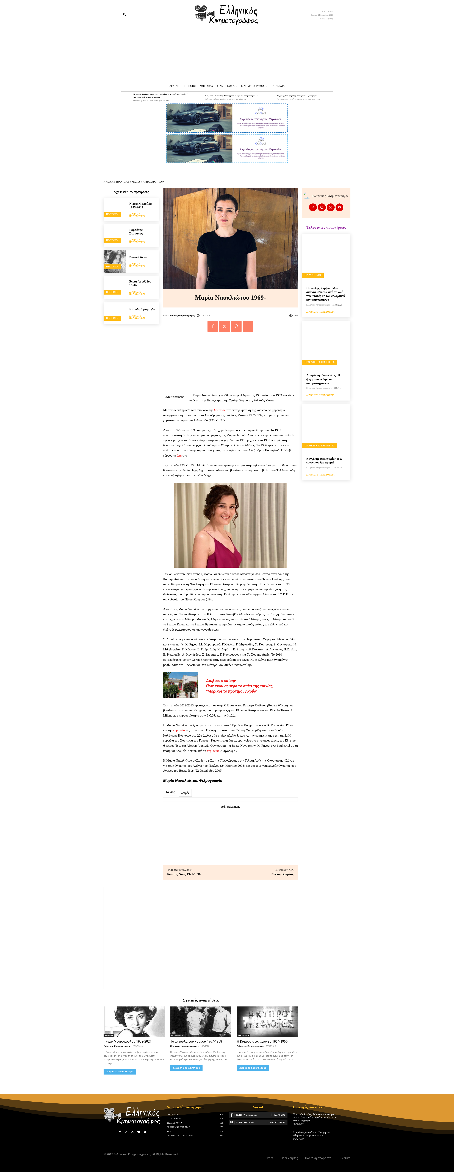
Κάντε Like (279, 1115)
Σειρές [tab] (185, 793)
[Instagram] (322, 207)
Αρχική (109, 181)
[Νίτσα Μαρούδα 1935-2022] (115, 209)
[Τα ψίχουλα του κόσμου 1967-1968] (200, 1021)
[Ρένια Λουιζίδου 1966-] (115, 287)
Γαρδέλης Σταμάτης (136, 231)
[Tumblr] (248, 326)
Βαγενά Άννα (138, 257)
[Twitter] (224, 326)
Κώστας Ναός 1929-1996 (184, 874)
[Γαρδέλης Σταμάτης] (115, 235)
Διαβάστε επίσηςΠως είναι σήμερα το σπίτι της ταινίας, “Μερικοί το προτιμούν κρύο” (239, 685)
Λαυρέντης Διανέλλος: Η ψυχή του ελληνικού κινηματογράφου (231, 96)
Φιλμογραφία (177, 1035)
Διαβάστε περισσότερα (137, 215)
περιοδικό (213, 751)
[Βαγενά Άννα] (115, 261)
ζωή (179, 455)
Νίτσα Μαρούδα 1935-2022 (140, 205)
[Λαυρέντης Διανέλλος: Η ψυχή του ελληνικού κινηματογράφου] (198, 97)
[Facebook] (212, 326)
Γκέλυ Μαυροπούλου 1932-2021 (127, 1041)
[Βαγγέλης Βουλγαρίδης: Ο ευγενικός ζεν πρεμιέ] (270, 97)
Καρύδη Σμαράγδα (142, 309)
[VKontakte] (138, 1132)
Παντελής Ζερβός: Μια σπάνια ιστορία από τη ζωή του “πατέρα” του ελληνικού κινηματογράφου (325, 293)
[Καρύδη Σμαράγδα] (115, 313)
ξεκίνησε (220, 410)
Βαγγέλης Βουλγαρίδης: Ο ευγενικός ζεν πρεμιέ (297, 96)
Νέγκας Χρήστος (282, 874)
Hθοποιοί (122, 181)
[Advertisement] (227, 55)
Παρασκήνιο (313, 275)
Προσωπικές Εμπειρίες (319, 362)
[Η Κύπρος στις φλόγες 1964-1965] (267, 1021)
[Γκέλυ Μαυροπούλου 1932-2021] (134, 1021)
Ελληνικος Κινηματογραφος (181, 315)
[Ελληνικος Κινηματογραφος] (307, 195)
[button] (124, 14)
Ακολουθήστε (277, 1122)
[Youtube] (340, 207)
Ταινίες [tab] (170, 792)
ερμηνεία (179, 730)
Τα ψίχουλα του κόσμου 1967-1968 (196, 1041)
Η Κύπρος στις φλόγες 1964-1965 (262, 1041)
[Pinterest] (236, 326)
